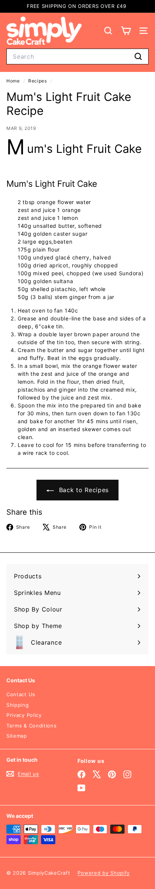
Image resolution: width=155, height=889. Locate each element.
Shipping (17, 705)
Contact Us (20, 694)
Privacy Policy (24, 715)
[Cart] (126, 31)
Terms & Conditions (31, 726)
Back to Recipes (83, 490)
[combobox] (77, 56)
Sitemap (16, 736)
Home (13, 81)
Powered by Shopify (104, 873)
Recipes (37, 81)
